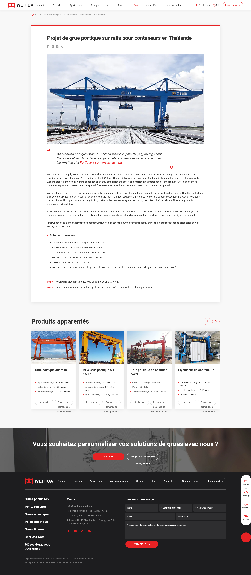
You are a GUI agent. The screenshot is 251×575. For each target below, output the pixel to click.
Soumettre (142, 544)
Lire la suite (44, 402)
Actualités (151, 5)
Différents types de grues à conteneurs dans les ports (78, 252)
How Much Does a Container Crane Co (69, 262)
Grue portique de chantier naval (148, 372)
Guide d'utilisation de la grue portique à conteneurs (76, 257)
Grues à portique (37, 514)
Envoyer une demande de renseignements (64, 403)
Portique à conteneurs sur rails (101, 162)
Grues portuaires (37, 499)
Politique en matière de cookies (40, 562)
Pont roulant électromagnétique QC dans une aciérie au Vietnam (88, 281)
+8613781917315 (98, 510)
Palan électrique (36, 522)
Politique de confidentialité (69, 562)
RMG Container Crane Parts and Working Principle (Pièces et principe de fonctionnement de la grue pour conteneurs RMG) (113, 267)
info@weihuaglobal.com (80, 506)
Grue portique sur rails (51, 370)
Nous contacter (173, 5)
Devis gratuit (233, 5)
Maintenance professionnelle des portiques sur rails (77, 242)
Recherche (203, 5)
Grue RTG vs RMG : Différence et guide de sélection (76, 247)
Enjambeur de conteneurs (196, 370)
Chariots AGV (34, 537)
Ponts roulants (35, 507)
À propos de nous (100, 5)
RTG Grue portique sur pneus (99, 372)
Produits (57, 5)
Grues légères (35, 529)
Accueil (40, 5)
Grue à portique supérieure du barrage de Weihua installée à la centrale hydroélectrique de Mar (103, 287)
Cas (136, 5)
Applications (76, 5)
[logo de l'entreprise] (20, 5)
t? (92, 262)
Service (121, 5)
